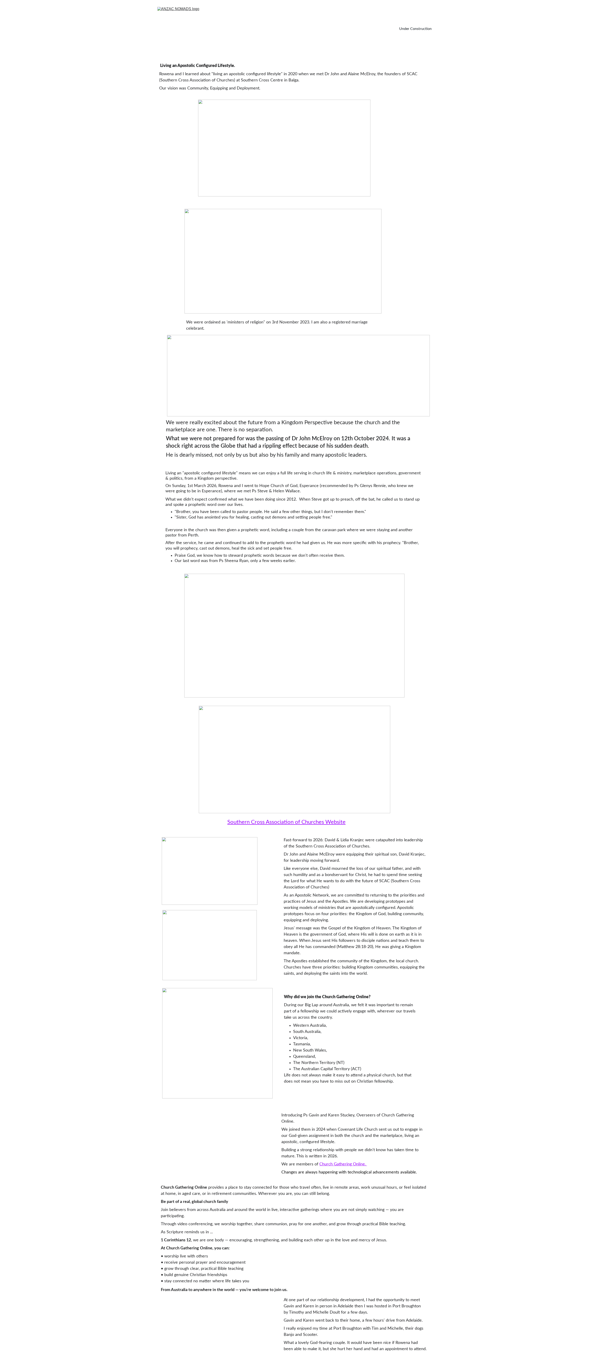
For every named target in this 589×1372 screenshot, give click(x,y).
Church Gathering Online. (342, 1164)
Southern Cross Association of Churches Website (286, 822)
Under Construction (415, 29)
